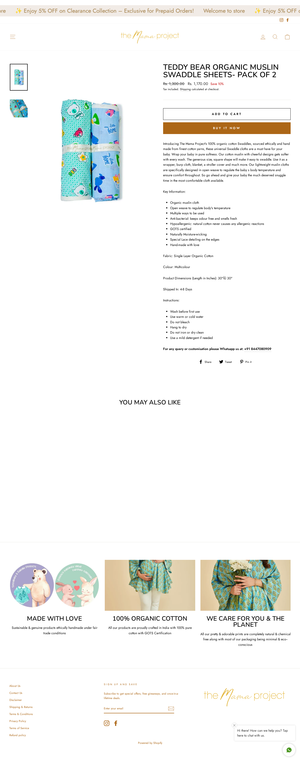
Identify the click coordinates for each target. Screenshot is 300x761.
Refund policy (17, 735)
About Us (14, 686)
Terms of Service (19, 728)
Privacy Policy (17, 721)
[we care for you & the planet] (245, 585)
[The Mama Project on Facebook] (116, 723)
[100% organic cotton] (150, 585)
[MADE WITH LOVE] (54, 585)
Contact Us (15, 693)
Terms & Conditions (21, 714)
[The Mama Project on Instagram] (106, 723)
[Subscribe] (171, 708)
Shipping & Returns (21, 707)
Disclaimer (15, 700)
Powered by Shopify (150, 743)
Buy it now (227, 128)
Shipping (185, 89)
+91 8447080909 (257, 348)
